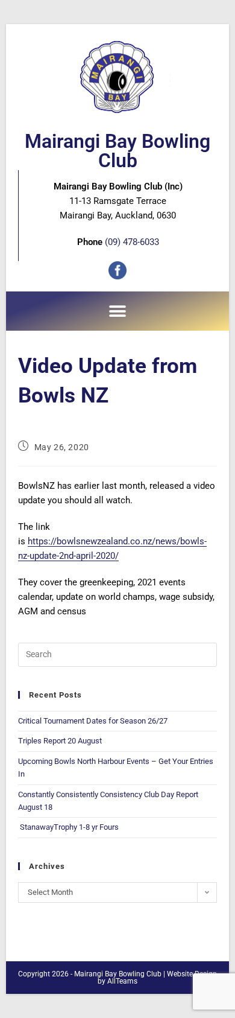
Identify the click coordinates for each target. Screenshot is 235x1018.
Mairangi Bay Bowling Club (117, 151)
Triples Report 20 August (60, 740)
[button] (117, 311)
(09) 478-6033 (132, 242)
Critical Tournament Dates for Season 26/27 (93, 720)
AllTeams (122, 981)
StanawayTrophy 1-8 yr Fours (68, 827)
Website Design (192, 974)
